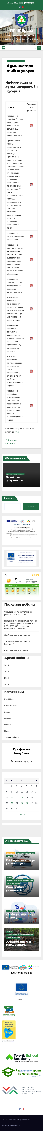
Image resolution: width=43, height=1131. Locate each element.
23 (12, 803)
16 (12, 797)
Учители (9, 856)
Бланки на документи (14, 479)
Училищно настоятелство (11, 1125)
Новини (7, 718)
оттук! (16, 432)
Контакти (12, 1120)
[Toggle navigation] (39, 48)
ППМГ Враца (21, 30)
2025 (6, 672)
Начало (4, 1120)
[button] (34, 48)
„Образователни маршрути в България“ (18, 944)
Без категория (10, 706)
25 (22, 803)
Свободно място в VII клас (16, 650)
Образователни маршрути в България (20, 880)
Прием (7, 731)
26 (27, 803)
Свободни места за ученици (17, 635)
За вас (7, 712)
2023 (6, 684)
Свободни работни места (25, 853)
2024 (6, 678)
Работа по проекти (13, 883)
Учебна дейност (11, 737)
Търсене (9, 498)
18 (22, 797)
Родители (23, 910)
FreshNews (9, 699)
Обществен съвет (23, 1120)
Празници (8, 725)
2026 (6, 665)
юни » (22, 814)
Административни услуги (16, 61)
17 (17, 797)
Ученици (32, 910)
